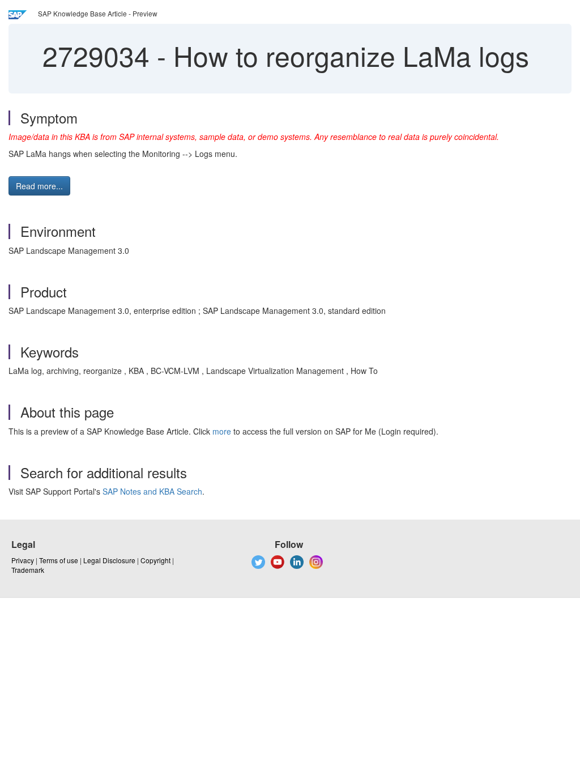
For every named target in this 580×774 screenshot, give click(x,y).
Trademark (27, 570)
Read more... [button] (39, 186)
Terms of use (58, 560)
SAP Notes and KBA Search (152, 491)
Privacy (22, 560)
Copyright (155, 560)
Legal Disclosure (109, 560)
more (221, 431)
